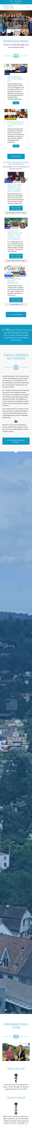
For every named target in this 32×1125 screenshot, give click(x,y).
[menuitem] (11, 1)
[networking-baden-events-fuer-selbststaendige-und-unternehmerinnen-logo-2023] (13, 7)
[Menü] (28, 7)
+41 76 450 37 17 (16, 3)
